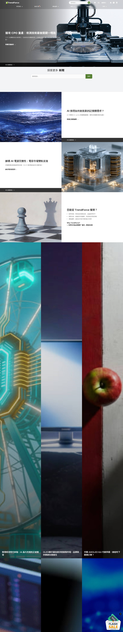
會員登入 (104, 2)
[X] (114, 3)
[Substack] (111, 3)
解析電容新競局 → (11, 169)
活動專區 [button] (88, 6)
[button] (37, 6)
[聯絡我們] (98, 3)
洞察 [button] (72, 6)
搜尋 (89, 76)
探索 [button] (104, 6)
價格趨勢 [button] (54, 6)
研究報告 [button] (18, 6)
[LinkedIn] (117, 3)
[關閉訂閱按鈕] (120, 614)
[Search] (89, 2)
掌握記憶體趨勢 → (73, 119)
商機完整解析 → (10, 44)
